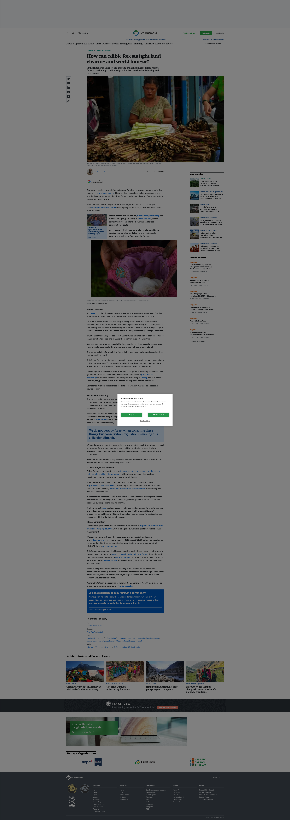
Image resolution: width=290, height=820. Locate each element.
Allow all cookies (158, 415)
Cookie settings (145, 421)
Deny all (131, 415)
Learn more (124, 409)
